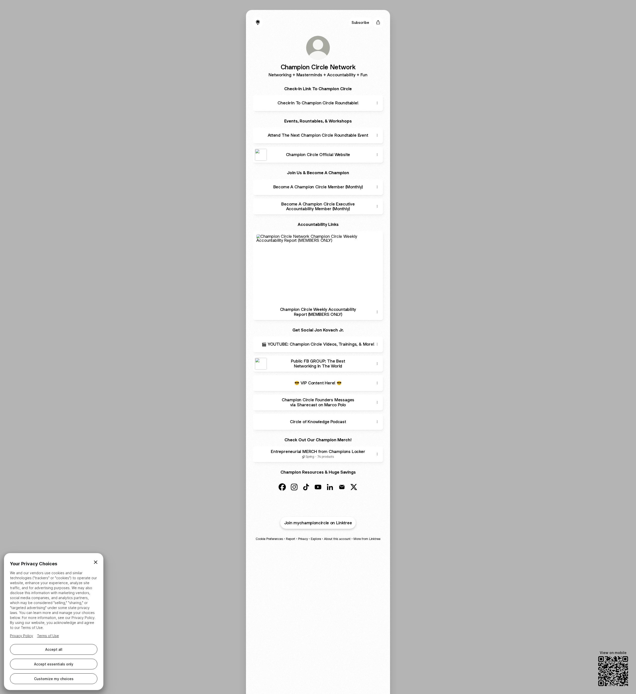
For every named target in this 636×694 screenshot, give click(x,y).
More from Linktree (367, 539)
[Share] (377, 103)
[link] (282, 487)
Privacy (303, 539)
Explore (316, 539)
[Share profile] (378, 22)
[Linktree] (258, 22)
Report (290, 539)
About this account (337, 539)
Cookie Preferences (269, 539)
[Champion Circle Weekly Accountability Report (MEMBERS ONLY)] (318, 267)
